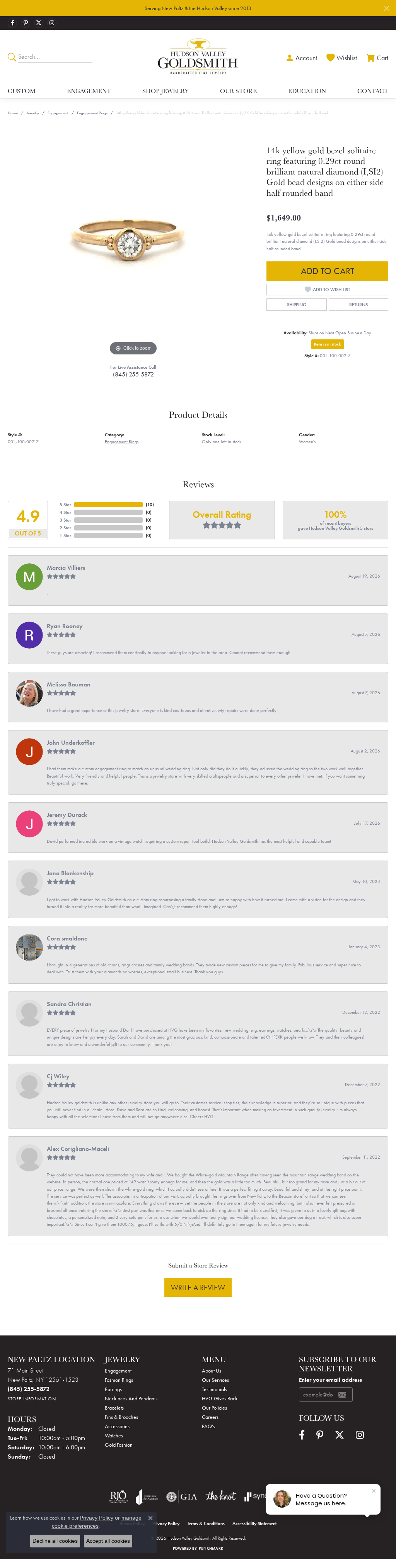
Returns (358, 305)
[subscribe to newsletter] (342, 1394)
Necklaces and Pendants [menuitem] (131, 1398)
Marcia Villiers (66, 568)
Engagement (89, 91)
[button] (300, 57)
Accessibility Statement (254, 1523)
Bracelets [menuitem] (114, 1407)
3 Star (65, 520)
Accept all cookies (108, 1541)
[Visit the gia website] (181, 1496)
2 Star (65, 528)
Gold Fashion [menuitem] (119, 1444)
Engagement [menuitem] (118, 1370)
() (150, 505)
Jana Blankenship (70, 873)
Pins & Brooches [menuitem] (121, 1416)
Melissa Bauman (68, 684)
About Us (211, 1370)
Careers (210, 1416)
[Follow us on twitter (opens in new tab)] (38, 23)
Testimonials (214, 1389)
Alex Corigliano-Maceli (78, 1149)
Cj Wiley (58, 1076)
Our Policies (214, 1407)
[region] (133, 242)
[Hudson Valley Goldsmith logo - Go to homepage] (198, 56)
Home (13, 112)
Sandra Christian (69, 1004)
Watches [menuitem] (114, 1435)
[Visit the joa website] (147, 1496)
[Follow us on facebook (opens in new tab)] (12, 23)
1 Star (65, 535)
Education (307, 91)
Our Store (238, 91)
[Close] (386, 8)
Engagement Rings (92, 112)
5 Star (65, 505)
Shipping (296, 305)
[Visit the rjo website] (118, 1496)
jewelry (32, 112)
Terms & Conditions (206, 1523)
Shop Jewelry (165, 91)
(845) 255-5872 (133, 374)
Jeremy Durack (67, 815)
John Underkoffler (71, 743)
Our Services (215, 1379)
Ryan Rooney (65, 626)
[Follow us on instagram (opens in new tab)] (51, 23)
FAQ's (208, 1426)
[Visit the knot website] (221, 1496)
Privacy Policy (165, 1523)
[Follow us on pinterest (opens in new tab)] (25, 23)
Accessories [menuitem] (117, 1426)
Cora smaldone (67, 938)
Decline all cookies (55, 1541)
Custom (22, 91)
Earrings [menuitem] (113, 1389)
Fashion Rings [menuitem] (119, 1379)
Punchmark (211, 1548)
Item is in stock (327, 344)
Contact (372, 91)
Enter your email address (330, 1380)
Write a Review (198, 1288)
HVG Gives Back (219, 1398)
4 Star (65, 512)
